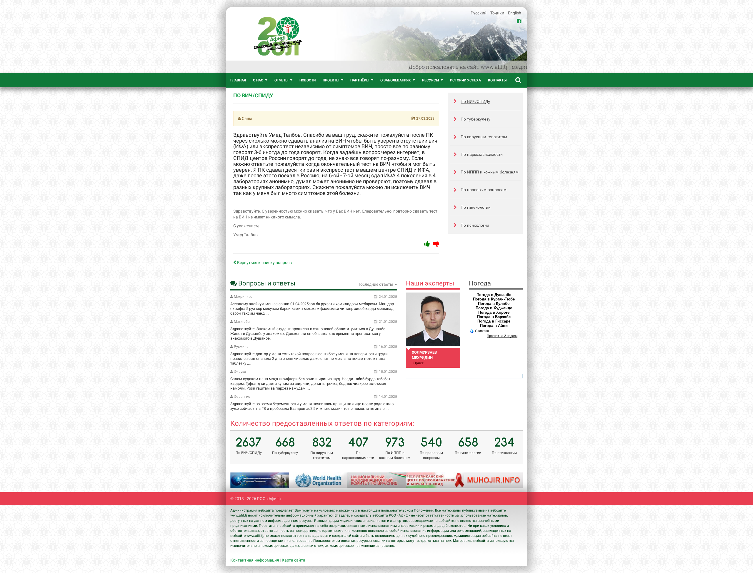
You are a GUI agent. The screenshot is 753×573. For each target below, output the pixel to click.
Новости (307, 80)
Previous (242, 480)
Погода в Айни (494, 325)
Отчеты (281, 80)
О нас (258, 80)
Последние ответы (375, 284)
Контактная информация (254, 560)
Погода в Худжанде (494, 308)
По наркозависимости (482, 154)
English (514, 13)
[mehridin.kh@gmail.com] (433, 319)
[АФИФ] (278, 36)
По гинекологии (476, 207)
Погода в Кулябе (493, 303)
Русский (479, 13)
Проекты (331, 80)
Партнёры (359, 80)
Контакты (497, 80)
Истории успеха (465, 80)
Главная (238, 80)
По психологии (475, 225)
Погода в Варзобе (494, 317)
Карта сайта (293, 560)
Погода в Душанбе (494, 295)
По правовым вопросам (484, 189)
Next (511, 480)
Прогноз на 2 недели (502, 336)
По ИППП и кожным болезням (490, 172)
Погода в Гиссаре (493, 321)
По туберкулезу (475, 119)
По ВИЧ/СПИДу (475, 101)
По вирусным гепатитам (484, 136)
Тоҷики (497, 13)
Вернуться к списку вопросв (264, 262)
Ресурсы (430, 80)
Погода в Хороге (493, 312)
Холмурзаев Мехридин (424, 355)
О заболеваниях (395, 80)
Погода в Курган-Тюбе (494, 299)
